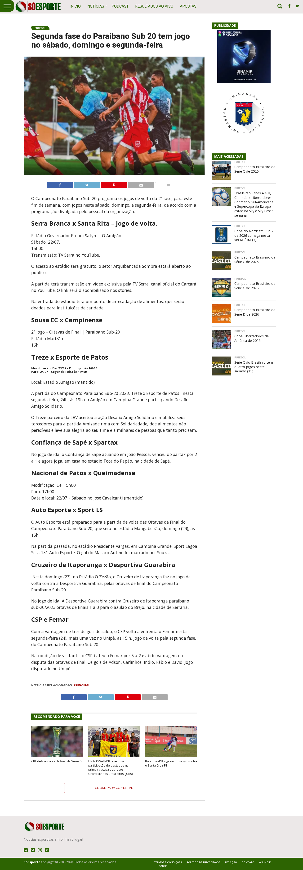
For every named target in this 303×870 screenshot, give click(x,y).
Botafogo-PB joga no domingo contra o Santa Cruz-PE (171, 763)
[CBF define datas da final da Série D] (57, 755)
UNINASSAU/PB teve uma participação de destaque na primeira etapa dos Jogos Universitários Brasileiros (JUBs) (110, 767)
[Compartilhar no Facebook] (60, 184)
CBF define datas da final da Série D (56, 761)
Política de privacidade (203, 862)
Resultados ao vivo (154, 6)
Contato (248, 862)
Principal (82, 685)
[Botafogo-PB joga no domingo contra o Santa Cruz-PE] (171, 755)
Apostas (188, 6)
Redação (231, 862)
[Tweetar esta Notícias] (87, 184)
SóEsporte (32, 862)
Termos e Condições (168, 862)
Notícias (95, 6)
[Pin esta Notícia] (114, 184)
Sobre (163, 866)
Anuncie (265, 862)
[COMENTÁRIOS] (168, 184)
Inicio (75, 6)
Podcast (120, 6)
